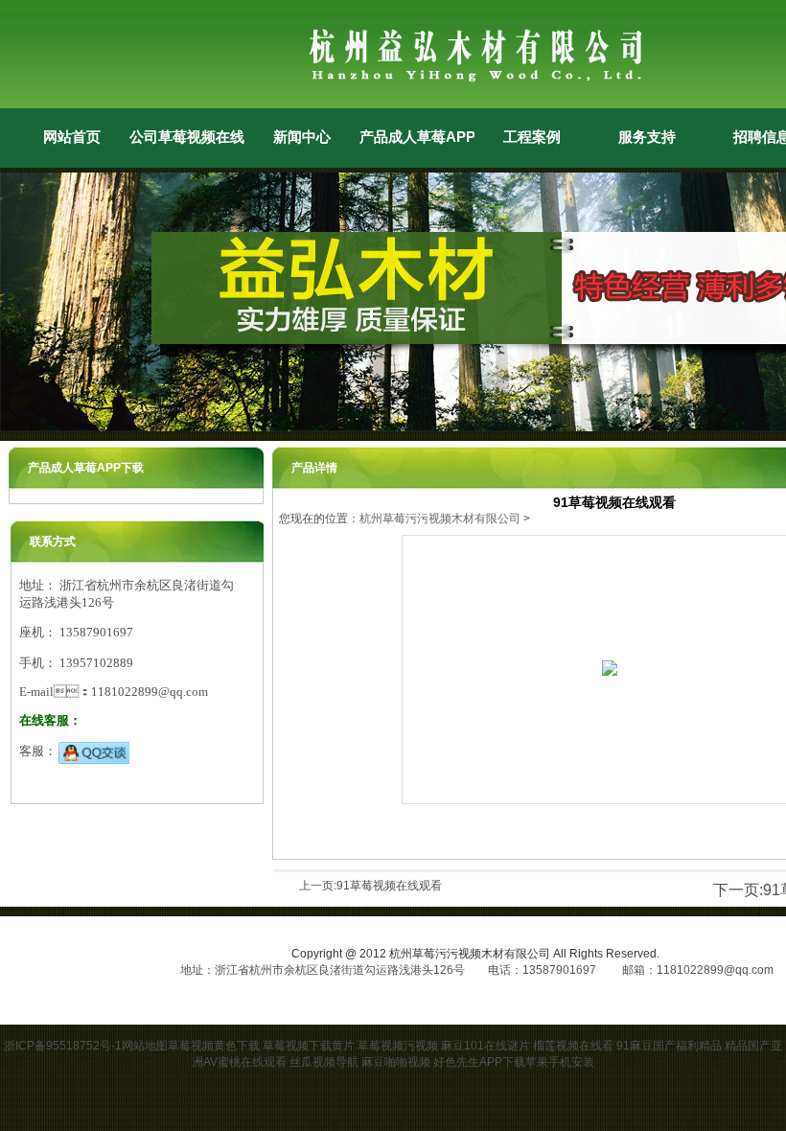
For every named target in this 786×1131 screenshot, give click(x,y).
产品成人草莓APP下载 (416, 136)
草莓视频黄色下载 (214, 1045)
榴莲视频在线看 (573, 1045)
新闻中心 (302, 136)
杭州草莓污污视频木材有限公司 (439, 518)
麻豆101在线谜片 (485, 1045)
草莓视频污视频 (398, 1045)
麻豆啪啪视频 (395, 1062)
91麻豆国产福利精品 (669, 1045)
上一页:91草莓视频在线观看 (370, 885)
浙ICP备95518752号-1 (63, 1045)
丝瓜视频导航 (323, 1062)
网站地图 (145, 1045)
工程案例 (532, 136)
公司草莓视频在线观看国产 (186, 136)
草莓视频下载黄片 (309, 1045)
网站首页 (72, 136)
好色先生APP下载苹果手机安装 (513, 1062)
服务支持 (647, 136)
